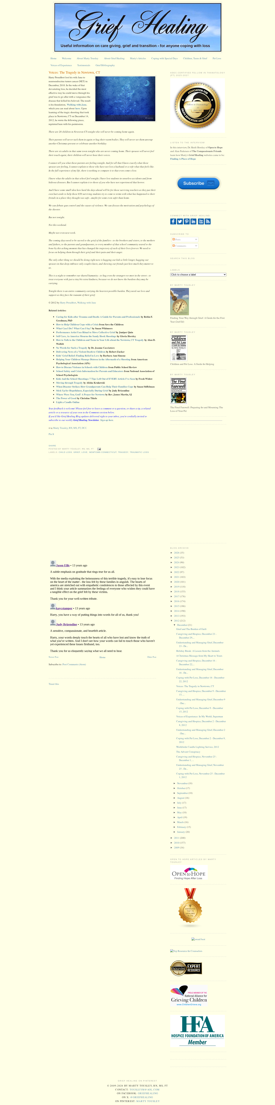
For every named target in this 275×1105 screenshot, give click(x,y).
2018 (177, 591)
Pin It (51, 434)
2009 (177, 847)
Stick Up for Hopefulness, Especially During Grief (82, 390)
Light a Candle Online (68, 402)
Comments (180, 245)
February (182, 827)
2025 (177, 557)
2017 (177, 596)
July (179, 802)
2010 (177, 842)
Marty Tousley (148, 1101)
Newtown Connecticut (103, 452)
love (85, 452)
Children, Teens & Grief (195, 58)
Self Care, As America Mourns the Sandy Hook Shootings (86, 336)
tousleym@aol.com (145, 1089)
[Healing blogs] (190, 927)
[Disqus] (102, 509)
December (182, 625)
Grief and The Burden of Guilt (191, 629)
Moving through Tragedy (69, 382)
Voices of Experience (61, 65)
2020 (177, 581)
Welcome (66, 58)
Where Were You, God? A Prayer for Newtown (80, 394)
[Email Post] (99, 449)
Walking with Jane (76, 104)
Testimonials (83, 65)
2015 (177, 606)
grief (77, 452)
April (180, 817)
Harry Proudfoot (68, 302)
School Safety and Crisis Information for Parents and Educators (89, 371)
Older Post (151, 656)
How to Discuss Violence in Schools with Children (82, 367)
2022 (177, 572)
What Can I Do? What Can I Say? (73, 328)
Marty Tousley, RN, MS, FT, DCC (70, 428)
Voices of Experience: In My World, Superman (199, 716)
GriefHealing (148, 1093)
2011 (177, 837)
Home (53, 58)
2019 (177, 586)
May (179, 812)
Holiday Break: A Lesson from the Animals (198, 651)
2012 (177, 620)
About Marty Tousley (87, 58)
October (181, 788)
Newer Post (53, 656)
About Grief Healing (114, 58)
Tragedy (123, 452)
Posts (178, 239)
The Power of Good (66, 398)
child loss (65, 452)
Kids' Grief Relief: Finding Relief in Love (77, 355)
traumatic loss (139, 452)
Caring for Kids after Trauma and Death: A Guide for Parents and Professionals (98, 316)
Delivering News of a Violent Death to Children (80, 351)
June (179, 807)
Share (52, 446)
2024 (177, 562)
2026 (177, 552)
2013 (177, 615)
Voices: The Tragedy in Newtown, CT (74, 72)
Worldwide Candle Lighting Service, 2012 (197, 746)
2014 (177, 611)
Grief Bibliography (105, 65)
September (182, 793)
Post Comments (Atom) (74, 664)
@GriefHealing (141, 1097)
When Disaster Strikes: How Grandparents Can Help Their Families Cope (94, 386)
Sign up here (106, 420)
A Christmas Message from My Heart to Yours (199, 655)
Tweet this (54, 684)
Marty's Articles (138, 58)
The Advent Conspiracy (188, 751)
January (181, 831)
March (180, 822)
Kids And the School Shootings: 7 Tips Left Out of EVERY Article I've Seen (95, 378)
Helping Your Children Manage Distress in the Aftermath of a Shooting (93, 359)
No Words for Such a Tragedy (71, 347)
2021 (177, 577)
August (181, 797)
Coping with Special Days (164, 58)
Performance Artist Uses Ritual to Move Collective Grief (85, 332)
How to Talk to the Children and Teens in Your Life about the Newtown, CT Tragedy (100, 340)
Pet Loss (217, 58)
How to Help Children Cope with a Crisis (77, 324)
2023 (177, 567)
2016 (177, 601)
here (77, 108)
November (182, 783)
